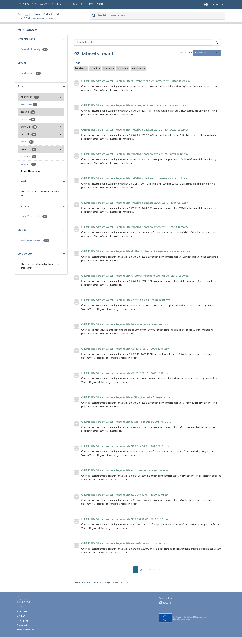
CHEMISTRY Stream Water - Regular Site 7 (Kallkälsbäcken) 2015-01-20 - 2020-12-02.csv (134, 129)
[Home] (19, 30)
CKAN (165, 602)
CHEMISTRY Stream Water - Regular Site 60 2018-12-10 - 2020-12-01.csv (125, 348)
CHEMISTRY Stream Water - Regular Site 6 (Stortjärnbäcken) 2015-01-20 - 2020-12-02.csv (135, 251)
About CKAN (22, 611)
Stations (57, 4)
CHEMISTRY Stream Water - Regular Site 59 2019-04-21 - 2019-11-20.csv (124, 470)
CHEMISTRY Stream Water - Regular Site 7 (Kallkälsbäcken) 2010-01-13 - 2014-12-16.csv (134, 178)
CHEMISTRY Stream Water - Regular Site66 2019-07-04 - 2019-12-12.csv (124, 324)
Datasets (24, 4)
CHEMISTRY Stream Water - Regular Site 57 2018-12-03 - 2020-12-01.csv (124, 543)
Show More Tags (30, 171)
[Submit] (216, 42)
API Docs (124, 582)
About (100, 4)
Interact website (215, 4)
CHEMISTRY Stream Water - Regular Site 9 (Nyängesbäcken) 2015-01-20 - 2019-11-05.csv (135, 105)
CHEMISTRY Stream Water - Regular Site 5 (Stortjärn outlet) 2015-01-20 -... (126, 397)
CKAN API (21, 616)
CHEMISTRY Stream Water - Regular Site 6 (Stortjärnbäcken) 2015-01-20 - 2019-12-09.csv (135, 275)
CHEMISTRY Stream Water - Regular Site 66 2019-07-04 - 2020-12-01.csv (125, 300)
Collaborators (74, 4)
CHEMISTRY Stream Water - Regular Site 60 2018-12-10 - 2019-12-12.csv (124, 373)
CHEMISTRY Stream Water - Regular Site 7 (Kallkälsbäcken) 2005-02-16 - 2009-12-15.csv (134, 227)
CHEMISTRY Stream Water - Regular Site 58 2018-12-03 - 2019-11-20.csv (124, 519)
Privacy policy (23, 625)
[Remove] (86, 68)
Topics (89, 4)
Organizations (40, 4)
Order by (186, 53)
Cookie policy (22, 620)
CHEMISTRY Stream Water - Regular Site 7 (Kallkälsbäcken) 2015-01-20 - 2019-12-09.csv (134, 154)
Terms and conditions (26, 629)
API (114, 582)
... (150, 568)
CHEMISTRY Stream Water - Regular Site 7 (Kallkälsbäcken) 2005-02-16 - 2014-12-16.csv (134, 202)
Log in (19, 606)
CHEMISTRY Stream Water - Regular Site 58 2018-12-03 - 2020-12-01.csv (125, 494)
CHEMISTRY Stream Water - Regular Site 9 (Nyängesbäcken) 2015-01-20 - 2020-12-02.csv (135, 81)
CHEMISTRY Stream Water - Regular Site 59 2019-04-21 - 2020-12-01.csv (125, 446)
